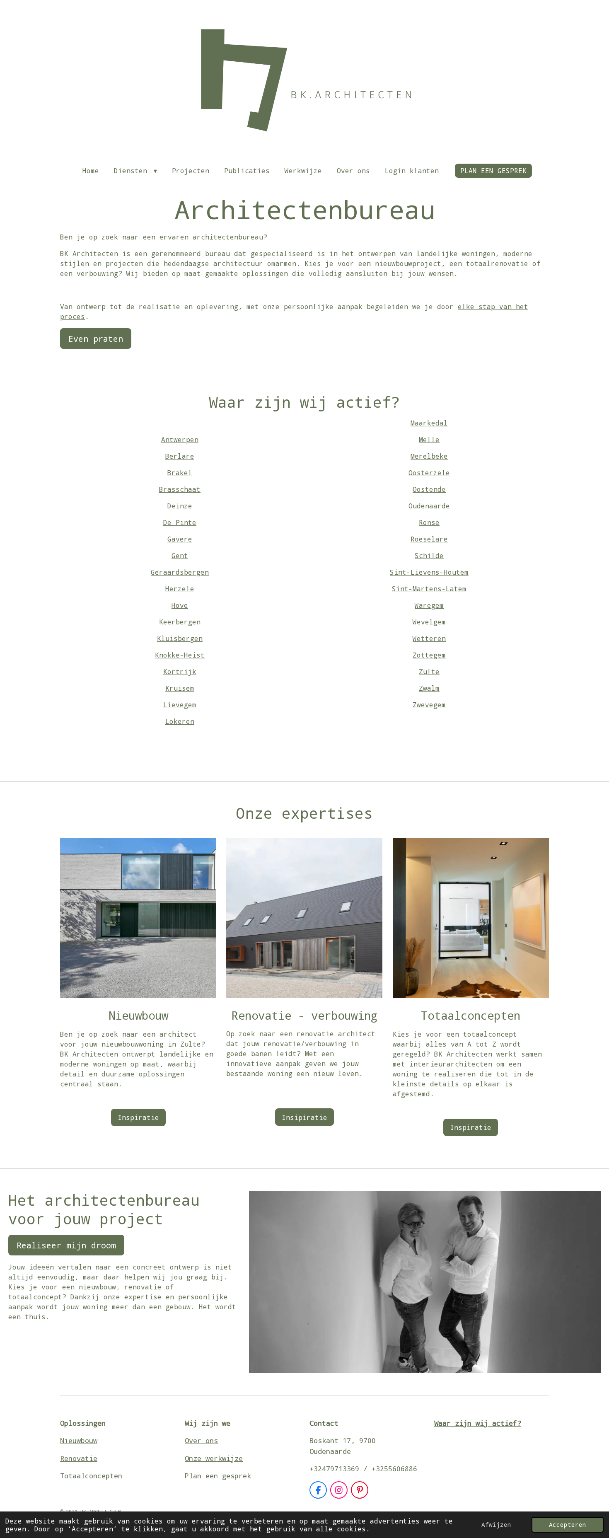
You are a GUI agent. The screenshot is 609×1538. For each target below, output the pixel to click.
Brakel (179, 472)
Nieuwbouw (78, 1440)
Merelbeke (429, 456)
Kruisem (179, 688)
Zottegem (429, 655)
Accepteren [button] (567, 1524)
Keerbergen (180, 621)
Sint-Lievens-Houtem (429, 572)
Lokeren (179, 721)
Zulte (429, 671)
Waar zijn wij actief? (477, 1423)
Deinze (179, 505)
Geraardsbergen (180, 572)
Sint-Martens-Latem (429, 588)
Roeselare (429, 538)
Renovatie (78, 1458)
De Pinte (179, 522)
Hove (180, 605)
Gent (180, 555)
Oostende (429, 489)
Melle (429, 439)
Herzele (179, 588)
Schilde (429, 555)
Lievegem (179, 704)
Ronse (429, 522)
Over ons (201, 1440)
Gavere (179, 538)
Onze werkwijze (214, 1458)
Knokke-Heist (180, 655)
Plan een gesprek (218, 1475)
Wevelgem (429, 621)
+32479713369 (334, 1468)
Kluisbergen (180, 638)
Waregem (429, 605)
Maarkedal (429, 422)
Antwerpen (179, 439)
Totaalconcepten (91, 1475)
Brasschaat (180, 489)
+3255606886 (394, 1468)
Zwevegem (429, 704)
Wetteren (429, 638)
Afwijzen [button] (496, 1524)
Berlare (179, 456)
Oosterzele (429, 472)
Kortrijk (179, 671)
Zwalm (429, 688)
